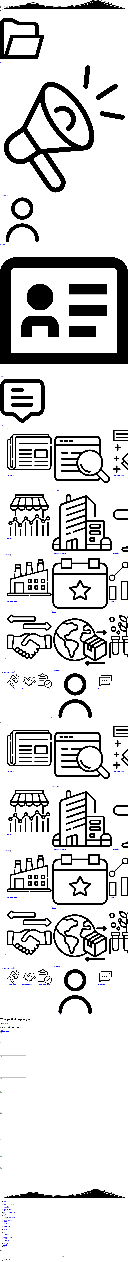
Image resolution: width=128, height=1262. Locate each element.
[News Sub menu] (7, 429)
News (5, 429)
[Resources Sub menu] (10, 555)
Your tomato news (8, 672)
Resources (6, 554)
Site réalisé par (57, 1257)
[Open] (0, 722)
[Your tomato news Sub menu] (14, 672)
